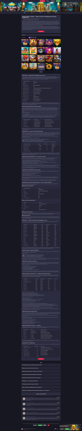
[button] (0, 7)
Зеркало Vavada (41, 31)
